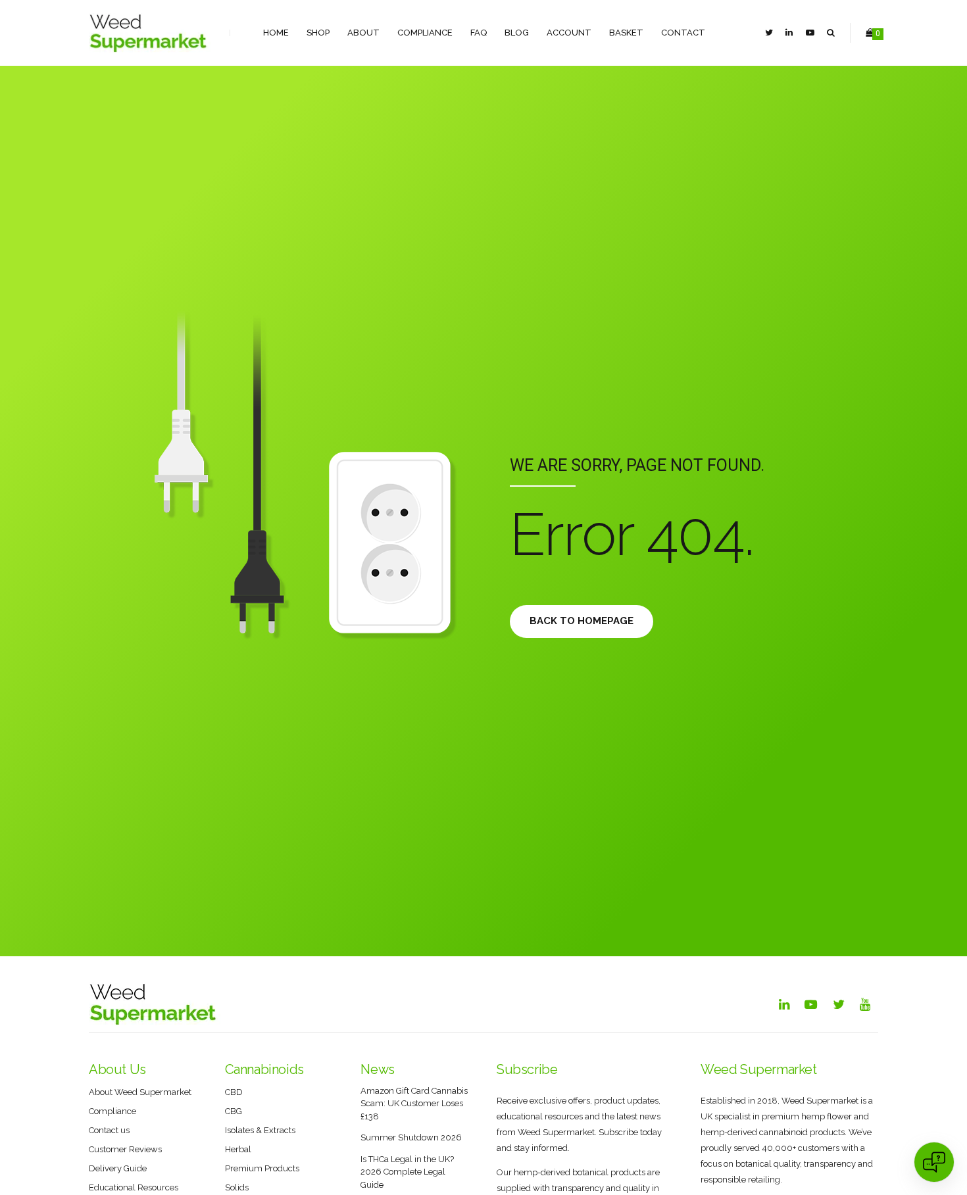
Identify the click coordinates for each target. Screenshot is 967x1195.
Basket (626, 32)
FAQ (478, 32)
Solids (237, 1187)
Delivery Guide (118, 1168)
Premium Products (262, 1168)
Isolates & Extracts (260, 1130)
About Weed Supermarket (140, 1092)
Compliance (425, 32)
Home (276, 32)
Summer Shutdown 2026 (411, 1137)
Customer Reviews (125, 1149)
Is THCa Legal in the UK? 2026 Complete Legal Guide (407, 1172)
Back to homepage (581, 621)
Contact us (109, 1130)
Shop (318, 32)
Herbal (238, 1149)
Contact (683, 32)
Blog (517, 32)
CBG (233, 1111)
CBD (234, 1092)
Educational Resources (133, 1187)
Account (569, 32)
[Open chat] (934, 1162)
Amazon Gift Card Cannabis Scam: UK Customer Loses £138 (414, 1103)
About (363, 32)
